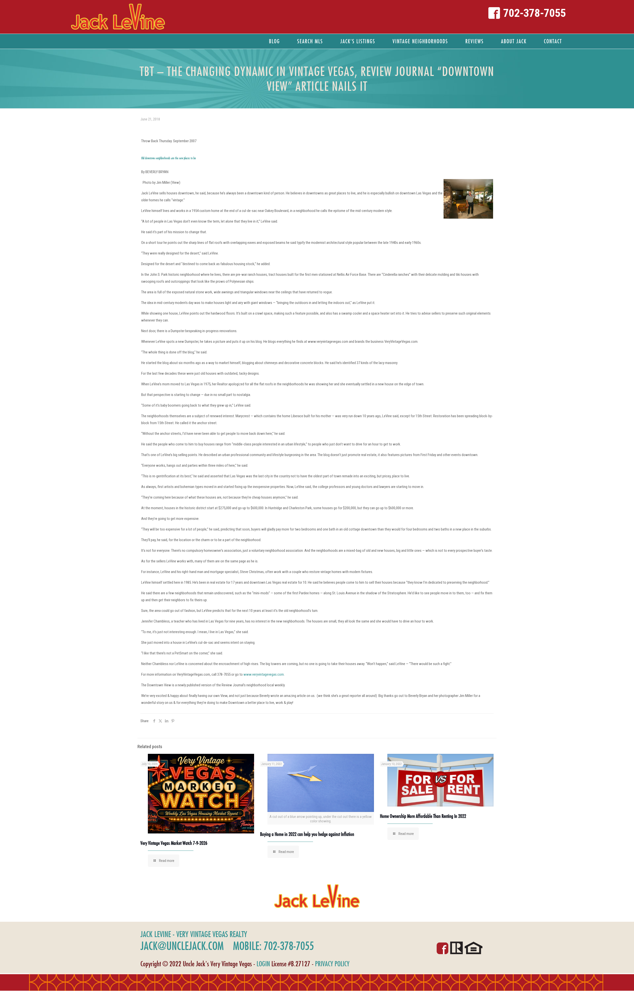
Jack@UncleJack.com (182, 946)
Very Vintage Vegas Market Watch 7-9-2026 (173, 843)
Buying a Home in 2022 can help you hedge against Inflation (307, 834)
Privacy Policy (332, 963)
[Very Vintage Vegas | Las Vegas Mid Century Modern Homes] (118, 17)
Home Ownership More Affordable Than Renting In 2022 (423, 816)
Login (263, 963)
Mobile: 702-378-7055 (273, 946)
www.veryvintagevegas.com (263, 674)
